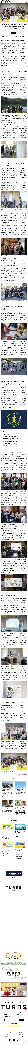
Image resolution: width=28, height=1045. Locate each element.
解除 (10, 1032)
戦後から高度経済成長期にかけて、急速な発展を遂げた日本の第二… (7, 811)
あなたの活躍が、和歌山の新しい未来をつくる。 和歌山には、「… (20, 834)
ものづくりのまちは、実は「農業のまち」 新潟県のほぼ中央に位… (20, 852)
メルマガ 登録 (6, 1032)
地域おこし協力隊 (19, 856)
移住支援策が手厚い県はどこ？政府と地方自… (20, 790)
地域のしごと (20, 1014)
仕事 (7, 795)
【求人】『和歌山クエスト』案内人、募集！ (20, 832)
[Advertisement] (14, 906)
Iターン (8, 853)
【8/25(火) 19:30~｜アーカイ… (7, 832)
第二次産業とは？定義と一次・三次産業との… (7, 808)
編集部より (7, 1016)
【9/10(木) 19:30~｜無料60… (7, 849)
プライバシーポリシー (7, 1036)
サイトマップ (21, 1036)
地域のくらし (7, 1014)
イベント (7, 1012)
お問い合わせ (7, 1034)
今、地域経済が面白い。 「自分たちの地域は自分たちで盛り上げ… (7, 793)
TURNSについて (20, 1030)
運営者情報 (20, 1032)
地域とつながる (22, 813)
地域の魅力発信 (18, 858)
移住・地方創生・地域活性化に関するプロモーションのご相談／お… (20, 793)
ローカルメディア (6, 838)
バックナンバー (5, 1030)
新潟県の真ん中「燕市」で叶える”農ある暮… (20, 850)
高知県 (17, 813)
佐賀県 (4, 795)
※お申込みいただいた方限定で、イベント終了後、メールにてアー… (7, 834)
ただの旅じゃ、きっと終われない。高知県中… (20, 808)
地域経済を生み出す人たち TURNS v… (7, 790)
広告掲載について (20, 1034)
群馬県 (4, 853)
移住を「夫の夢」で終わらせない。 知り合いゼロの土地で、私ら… (7, 851)
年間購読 (10, 1030)
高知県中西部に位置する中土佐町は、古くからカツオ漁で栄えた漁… (20, 811)
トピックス (21, 1012)
